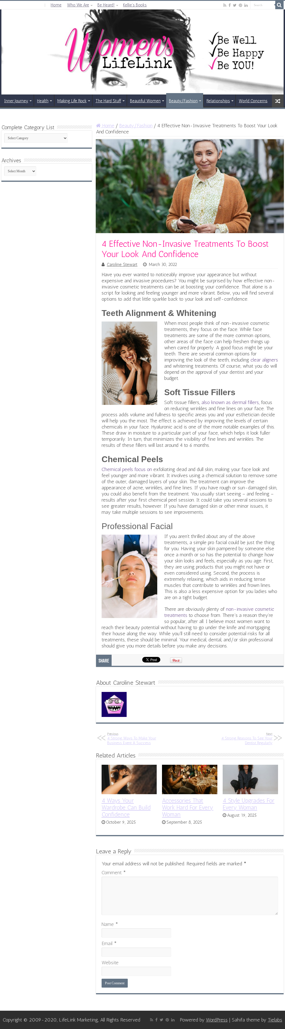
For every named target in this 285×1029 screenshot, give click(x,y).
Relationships (218, 100)
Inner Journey (16, 100)
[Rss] (225, 5)
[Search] (279, 5)
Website (110, 963)
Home (56, 5)
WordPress (217, 1020)
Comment (114, 872)
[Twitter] (234, 5)
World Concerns (253, 100)
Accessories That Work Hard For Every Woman (187, 807)
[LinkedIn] (246, 5)
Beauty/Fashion (183, 100)
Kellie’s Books (135, 5)
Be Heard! (106, 5)
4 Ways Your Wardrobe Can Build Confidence (126, 807)
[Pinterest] (240, 5)
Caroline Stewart (122, 264)
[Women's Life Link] (142, 51)
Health (42, 100)
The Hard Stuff (108, 100)
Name (110, 924)
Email (109, 943)
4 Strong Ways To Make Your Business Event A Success (131, 738)
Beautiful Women (145, 100)
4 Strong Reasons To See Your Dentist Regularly (246, 738)
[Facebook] (229, 5)
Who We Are (78, 5)
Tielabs (275, 1020)
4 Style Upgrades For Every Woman (248, 804)
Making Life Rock (72, 100)
